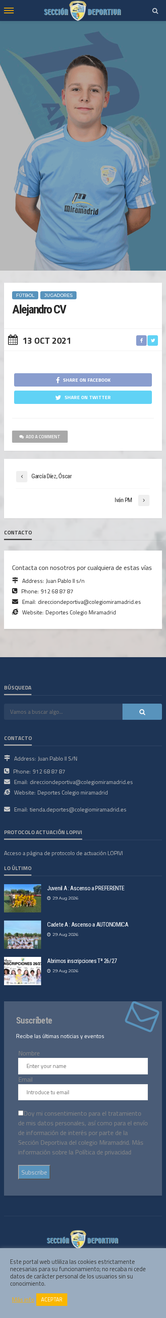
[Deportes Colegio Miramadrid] (83, 1238)
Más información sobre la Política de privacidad (80, 1147)
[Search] (155, 10)
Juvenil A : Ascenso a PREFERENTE (85, 888)
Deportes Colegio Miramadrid (81, 612)
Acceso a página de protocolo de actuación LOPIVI (63, 853)
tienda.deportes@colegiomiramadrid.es (78, 809)
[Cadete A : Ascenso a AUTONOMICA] (22, 935)
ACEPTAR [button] (51, 1299)
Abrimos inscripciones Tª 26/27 (82, 961)
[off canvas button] (9, 10)
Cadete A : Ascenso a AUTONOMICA (88, 924)
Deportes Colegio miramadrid (72, 792)
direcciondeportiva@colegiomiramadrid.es (89, 601)
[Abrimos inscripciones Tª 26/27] (22, 971)
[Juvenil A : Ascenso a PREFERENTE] (22, 898)
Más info (23, 1299)
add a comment (43, 436)
